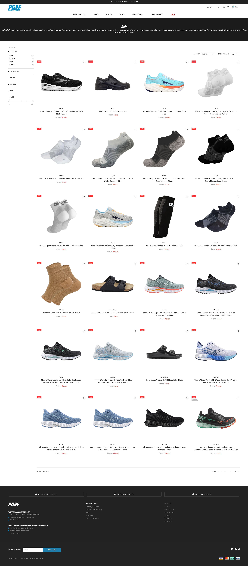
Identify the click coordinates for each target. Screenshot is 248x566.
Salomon (216, 444)
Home (10, 47)
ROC (112, 108)
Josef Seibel (113, 310)
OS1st (216, 108)
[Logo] (14, 8)
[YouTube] (239, 549)
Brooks (61, 108)
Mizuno (164, 310)
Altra (164, 108)
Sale (15, 47)
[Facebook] (232, 549)
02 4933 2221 (14, 533)
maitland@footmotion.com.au (19, 530)
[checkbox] (22, 56)
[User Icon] (224, 7)
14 (231, 471)
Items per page (223, 54)
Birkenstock (164, 377)
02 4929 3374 (14, 520)
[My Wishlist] (228, 7)
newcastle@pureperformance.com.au (22, 517)
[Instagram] (235, 549)
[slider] (9, 101)
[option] (46, 494)
